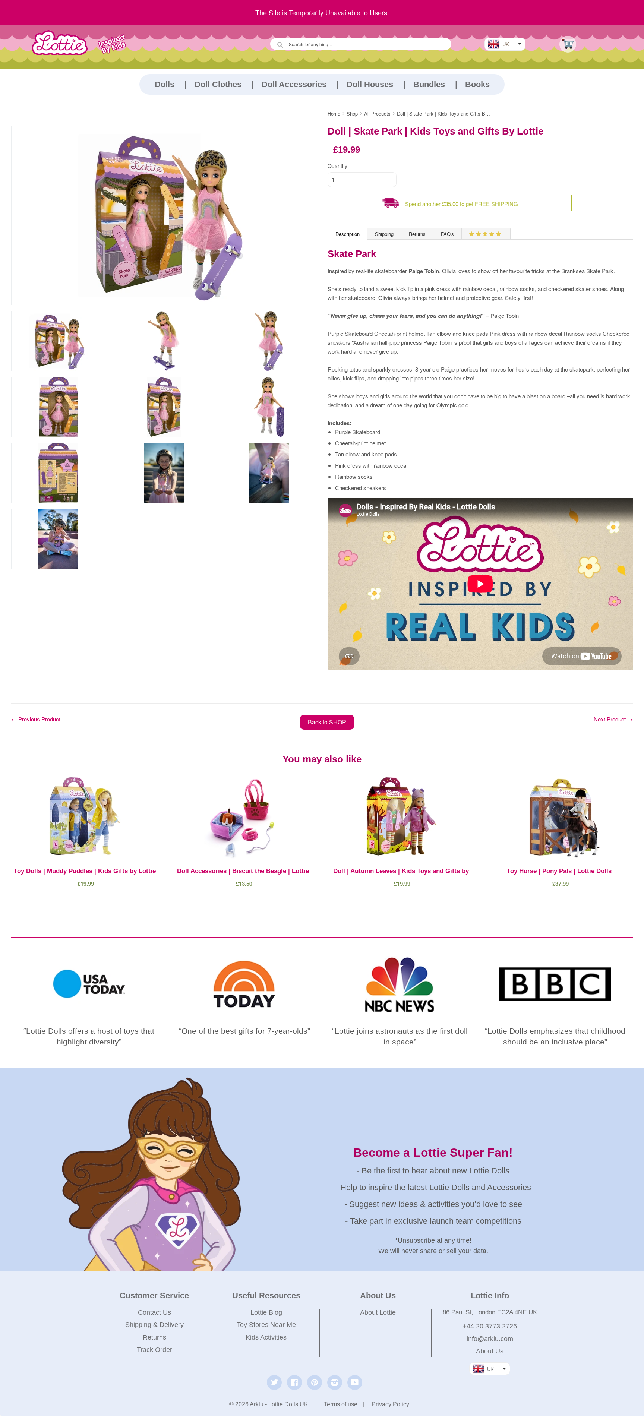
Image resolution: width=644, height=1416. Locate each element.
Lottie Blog (266, 1312)
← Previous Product (35, 719)
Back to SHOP (327, 722)
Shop (352, 113)
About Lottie (378, 1312)
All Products (377, 113)
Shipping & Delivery (154, 1324)
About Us (489, 1351)
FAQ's (447, 233)
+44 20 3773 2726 (490, 1326)
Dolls (164, 84)
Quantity (337, 166)
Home (334, 113)
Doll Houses (370, 84)
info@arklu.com (490, 1339)
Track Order (154, 1349)
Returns (417, 233)
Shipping (384, 233)
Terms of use (340, 1404)
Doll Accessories (294, 84)
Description (347, 233)
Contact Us (154, 1312)
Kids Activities (266, 1337)
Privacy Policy (390, 1404)
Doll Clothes (218, 84)
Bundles (429, 84)
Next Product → (613, 719)
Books (477, 84)
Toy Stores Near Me (266, 1324)
